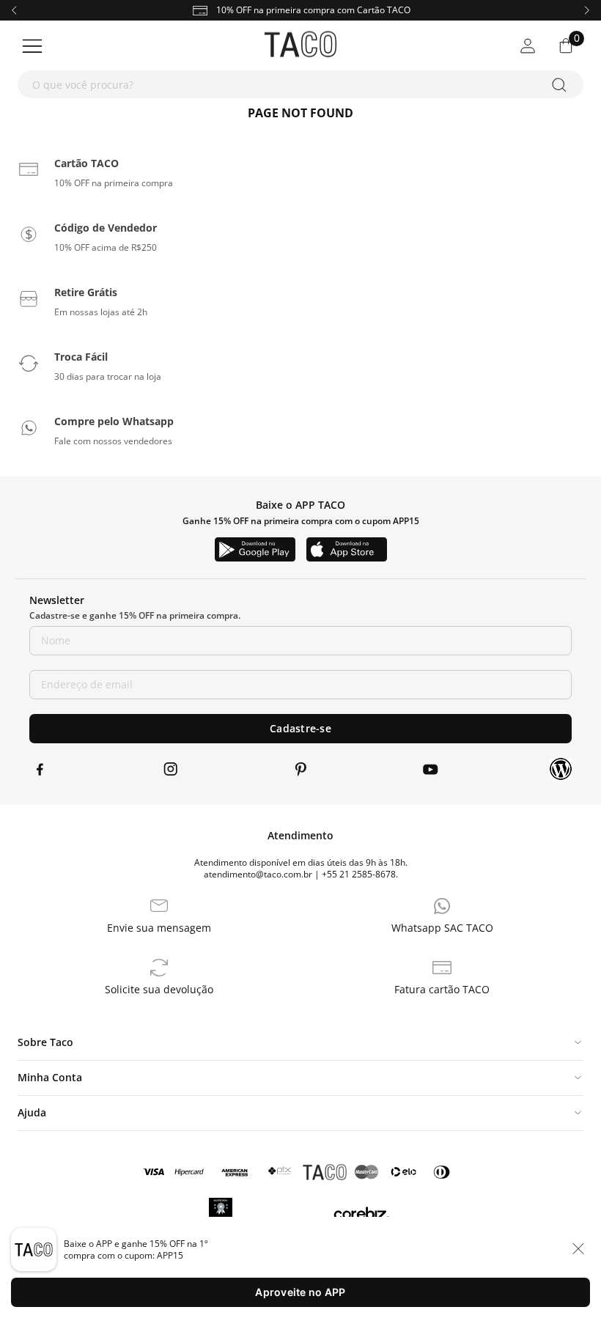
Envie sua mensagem (159, 928)
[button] (74, 169)
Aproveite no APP (300, 1292)
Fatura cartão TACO (442, 989)
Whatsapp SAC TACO (442, 928)
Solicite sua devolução (159, 989)
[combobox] (300, 84)
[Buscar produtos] (562, 84)
